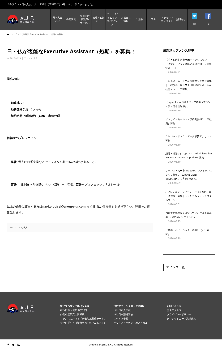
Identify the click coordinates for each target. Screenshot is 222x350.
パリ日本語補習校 (123, 314)
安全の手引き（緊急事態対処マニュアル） (83, 322)
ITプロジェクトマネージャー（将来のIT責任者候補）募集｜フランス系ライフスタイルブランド (188, 196)
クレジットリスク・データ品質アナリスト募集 (188, 138)
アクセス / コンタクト (167, 19)
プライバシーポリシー (179, 314)
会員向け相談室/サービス (85, 19)
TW (194, 23)
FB (208, 23)
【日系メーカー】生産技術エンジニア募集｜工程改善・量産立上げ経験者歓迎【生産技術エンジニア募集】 (188, 85)
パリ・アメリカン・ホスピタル (131, 322)
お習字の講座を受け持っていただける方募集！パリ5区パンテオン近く (188, 215)
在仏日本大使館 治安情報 (74, 310)
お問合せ (181, 19)
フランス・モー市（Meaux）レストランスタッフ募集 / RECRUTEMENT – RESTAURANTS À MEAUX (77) (188, 174)
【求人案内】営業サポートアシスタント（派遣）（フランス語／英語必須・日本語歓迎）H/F (188, 64)
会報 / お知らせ (99, 19)
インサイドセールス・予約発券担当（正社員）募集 (188, 121)
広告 (153, 19)
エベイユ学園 (121, 318)
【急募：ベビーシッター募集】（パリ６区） (187, 232)
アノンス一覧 (175, 267)
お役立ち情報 (126, 19)
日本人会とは (57, 19)
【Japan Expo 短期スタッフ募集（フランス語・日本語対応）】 (188, 104)
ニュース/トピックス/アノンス (112, 19)
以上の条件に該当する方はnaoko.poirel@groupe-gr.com (46, 206)
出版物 (139, 19)
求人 (35, 58)
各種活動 (71, 19)
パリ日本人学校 (122, 310)
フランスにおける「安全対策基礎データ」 (83, 318)
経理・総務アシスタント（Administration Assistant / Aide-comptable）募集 (188, 155)
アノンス (28, 58)
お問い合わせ (174, 306)
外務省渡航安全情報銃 (72, 314)
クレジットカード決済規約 (181, 318)
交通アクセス (174, 310)
